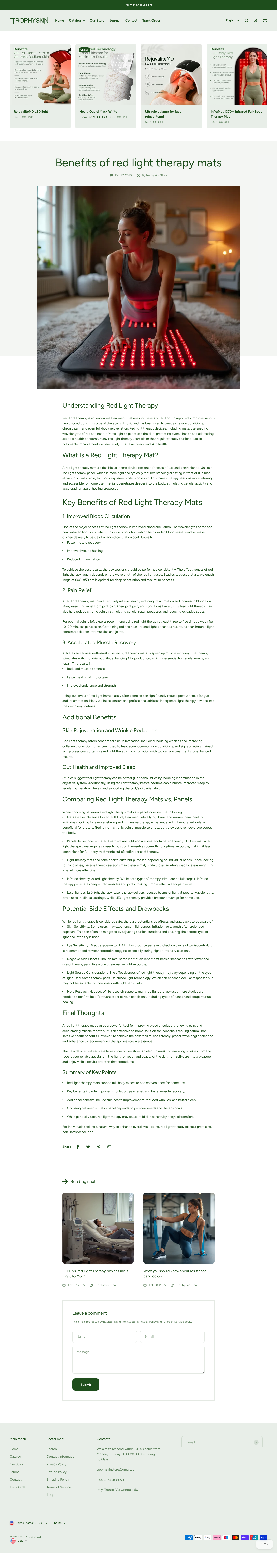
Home (59, 21)
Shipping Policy (58, 1479)
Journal (114, 21)
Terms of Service (173, 1321)
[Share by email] (109, 1147)
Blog (50, 1495)
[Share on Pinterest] (99, 1147)
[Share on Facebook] (78, 1147)
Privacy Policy (148, 1321)
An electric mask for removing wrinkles (169, 1051)
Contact (131, 21)
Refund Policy (57, 1472)
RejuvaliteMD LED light (31, 111)
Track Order (151, 21)
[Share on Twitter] (88, 1147)
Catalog (75, 21)
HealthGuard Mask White (98, 111)
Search (52, 1449)
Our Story (97, 21)
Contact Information (61, 1456)
